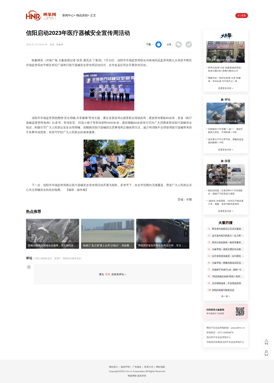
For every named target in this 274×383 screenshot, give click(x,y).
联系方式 (148, 367)
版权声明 (125, 367)
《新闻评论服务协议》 (72, 258)
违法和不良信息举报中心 (218, 337)
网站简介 (113, 367)
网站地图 (160, 367)
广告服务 (137, 367)
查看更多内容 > (225, 88)
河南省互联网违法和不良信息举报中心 (225, 342)
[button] (29, 233)
